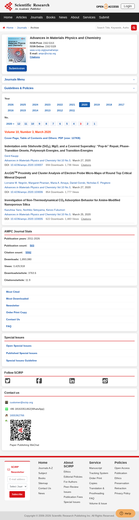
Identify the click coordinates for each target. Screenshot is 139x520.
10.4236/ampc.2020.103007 (26, 164)
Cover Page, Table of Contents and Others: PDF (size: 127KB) (42, 138)
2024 (35, 104)
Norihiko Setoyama (34, 209)
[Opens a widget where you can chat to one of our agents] (125, 513)
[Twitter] (7, 380)
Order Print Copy (16, 312)
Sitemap (43, 483)
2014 (35, 110)
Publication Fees (73, 496)
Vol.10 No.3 (63, 160)
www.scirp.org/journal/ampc (44, 50)
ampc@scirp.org (47, 53)
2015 (23, 110)
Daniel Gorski (77, 182)
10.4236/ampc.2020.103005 (26, 218)
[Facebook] (39, 380)
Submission (17, 68)
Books (50, 17)
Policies (121, 462)
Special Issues (72, 502)
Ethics (67, 471)
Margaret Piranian (38, 182)
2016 (11, 110)
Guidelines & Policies (18, 88)
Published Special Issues (21, 353)
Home (8, 17)
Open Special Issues (18, 345)
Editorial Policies (73, 476)
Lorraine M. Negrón (16, 182)
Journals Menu (14, 79)
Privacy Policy (122, 493)
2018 (109, 104)
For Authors (70, 481)
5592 (28, 252)
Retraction (120, 488)
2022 (60, 104)
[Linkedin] (72, 380)
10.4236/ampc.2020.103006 (26, 192)
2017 (121, 104)
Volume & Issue (98, 503)
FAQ (8, 326)
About (75, 17)
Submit (104, 17)
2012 (60, 110)
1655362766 (17, 415)
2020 (84, 104)
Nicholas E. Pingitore (98, 182)
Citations (35, 57)
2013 (47, 110)
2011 (72, 110)
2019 (97, 104)
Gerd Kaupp (11, 155)
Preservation (122, 483)
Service (95, 462)
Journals (36, 17)
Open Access (122, 468)
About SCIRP (69, 464)
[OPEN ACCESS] (107, 6)
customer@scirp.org (21, 402)
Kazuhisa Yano (13, 209)
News (63, 17)
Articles (21, 17)
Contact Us (13, 319)
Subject (42, 473)
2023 (47, 104)
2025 (23, 104)
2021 (72, 104)
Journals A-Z (45, 468)
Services (89, 17)
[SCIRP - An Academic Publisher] (26, 6)
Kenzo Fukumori (55, 209)
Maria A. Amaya (59, 182)
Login (128, 6)
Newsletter (12, 305)
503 (32, 245)
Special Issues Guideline (21, 360)
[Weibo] (105, 380)
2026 (11, 104)
